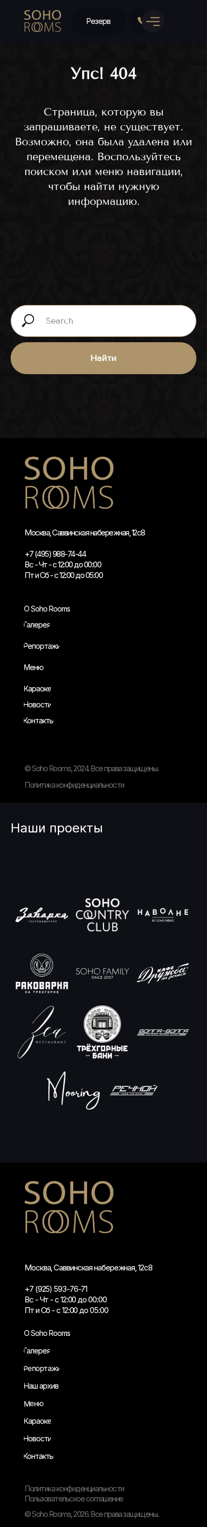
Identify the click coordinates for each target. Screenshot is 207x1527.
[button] (98, 21)
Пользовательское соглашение (73, 1498)
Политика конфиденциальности (74, 1488)
